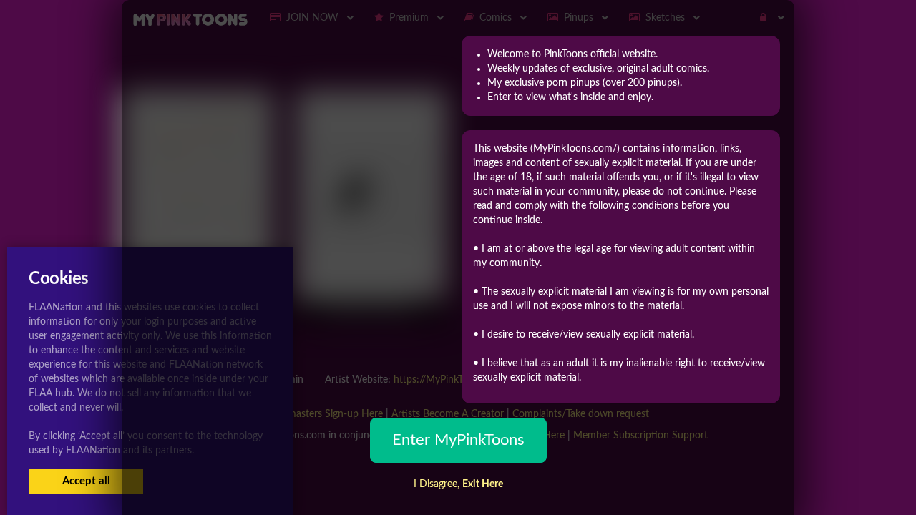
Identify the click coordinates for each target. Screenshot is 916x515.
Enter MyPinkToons (458, 440)
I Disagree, (458, 484)
